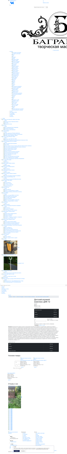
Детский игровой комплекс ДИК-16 (27, 360)
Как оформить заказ (26, 438)
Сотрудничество (26, 439)
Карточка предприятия (27, 440)
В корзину (36, 325)
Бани (37, 434)
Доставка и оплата (13, 112)
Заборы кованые (39, 438)
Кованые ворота (39, 439)
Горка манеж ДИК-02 (11, 373)
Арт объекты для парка (40, 433)
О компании (12, 113)
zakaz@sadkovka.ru (12, 0)
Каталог (11, 51)
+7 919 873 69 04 (56, 50)
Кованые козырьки (39, 441)
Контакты (11, 116)
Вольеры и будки (39, 436)
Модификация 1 (38, 307)
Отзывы (11, 115)
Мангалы (37, 442)
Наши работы (12, 114)
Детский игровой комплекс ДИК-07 (40, 360)
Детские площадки (39, 437)
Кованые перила (39, 440)
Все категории (38, 445)
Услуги (11, 111)
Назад (3, 118)
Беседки (37, 435)
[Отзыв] (10, 408)
